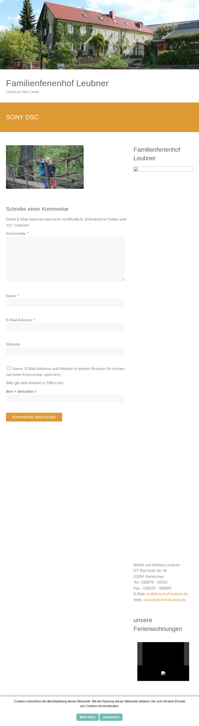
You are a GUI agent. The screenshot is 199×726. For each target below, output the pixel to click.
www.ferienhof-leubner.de (164, 600)
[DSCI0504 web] (160, 653)
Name (12, 296)
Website (13, 344)
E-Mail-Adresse (20, 320)
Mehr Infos (87, 717)
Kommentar (17, 233)
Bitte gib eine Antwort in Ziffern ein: (35, 383)
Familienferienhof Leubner (57, 83)
